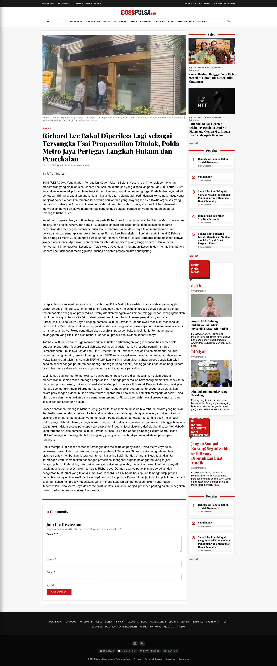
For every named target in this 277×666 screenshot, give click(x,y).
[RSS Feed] (142, 643)
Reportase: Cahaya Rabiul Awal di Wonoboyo (213, 160)
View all (193, 143)
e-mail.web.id (126, 651)
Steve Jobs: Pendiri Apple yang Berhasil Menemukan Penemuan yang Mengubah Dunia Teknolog (214, 196)
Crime (143, 626)
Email (51, 572)
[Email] (135, 643)
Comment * (53, 534)
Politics (110, 626)
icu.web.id (170, 651)
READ (194, 346)
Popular (211, 150)
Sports (202, 21)
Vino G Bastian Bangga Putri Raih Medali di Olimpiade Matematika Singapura (211, 78)
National (155, 626)
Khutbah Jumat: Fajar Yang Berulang (209, 393)
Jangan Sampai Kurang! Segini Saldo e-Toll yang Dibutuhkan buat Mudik (210, 453)
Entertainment (128, 626)
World (185, 621)
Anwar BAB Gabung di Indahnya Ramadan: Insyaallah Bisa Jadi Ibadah (209, 325)
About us (170, 659)
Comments (83, 165)
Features (197, 621)
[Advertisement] (114, 278)
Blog (171, 21)
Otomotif (77, 3)
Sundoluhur (205, 176)
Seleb (89, 3)
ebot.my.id (107, 651)
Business (97, 626)
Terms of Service (153, 659)
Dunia (97, 3)
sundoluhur (186, 21)
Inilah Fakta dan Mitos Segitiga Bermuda (211, 217)
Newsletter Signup (198, 3)
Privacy (137, 659)
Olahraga (48, 3)
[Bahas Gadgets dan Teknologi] (138, 13)
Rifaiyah (145, 21)
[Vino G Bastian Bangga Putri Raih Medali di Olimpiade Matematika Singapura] (212, 51)
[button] (47, 21)
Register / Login (225, 3)
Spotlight (212, 621)
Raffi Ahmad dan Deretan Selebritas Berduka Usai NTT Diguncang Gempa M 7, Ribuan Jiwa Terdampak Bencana (209, 129)
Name (51, 559)
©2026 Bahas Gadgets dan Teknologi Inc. (109, 659)
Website (51, 585)
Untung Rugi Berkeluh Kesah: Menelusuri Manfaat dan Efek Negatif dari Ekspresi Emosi (214, 238)
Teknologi (63, 3)
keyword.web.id (149, 651)
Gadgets (159, 21)
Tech (225, 621)
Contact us (184, 659)
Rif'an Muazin (56, 173)
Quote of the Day (174, 626)
